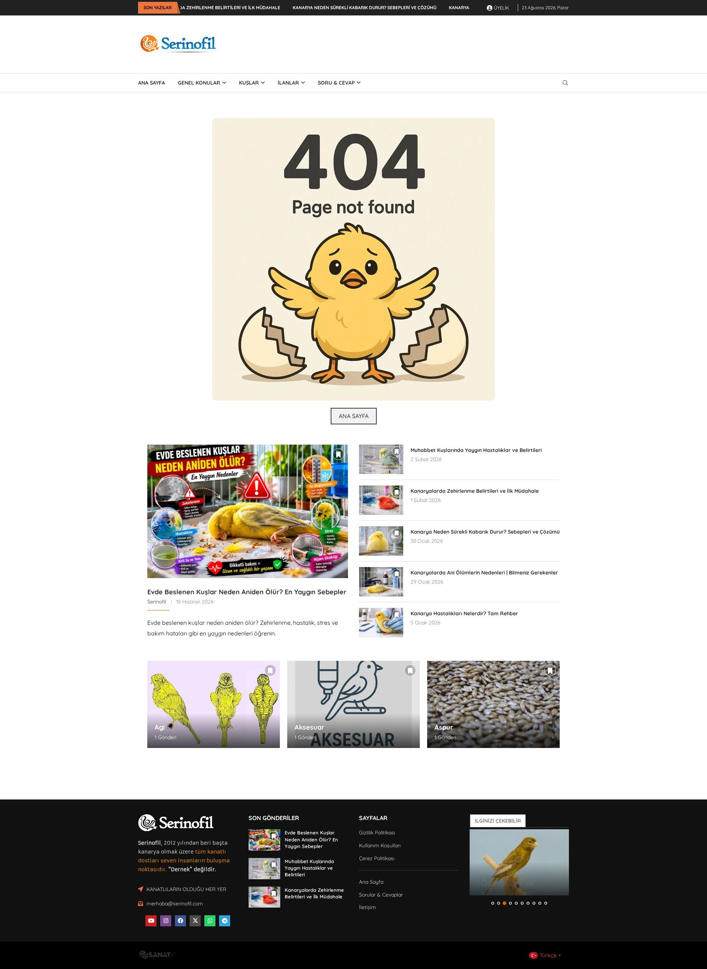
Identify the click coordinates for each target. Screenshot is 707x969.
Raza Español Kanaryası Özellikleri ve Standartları (509, 863)
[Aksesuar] (353, 704)
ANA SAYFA (151, 82)
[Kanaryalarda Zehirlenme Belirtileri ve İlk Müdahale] (381, 500)
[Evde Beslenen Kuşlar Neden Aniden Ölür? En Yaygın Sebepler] (247, 511)
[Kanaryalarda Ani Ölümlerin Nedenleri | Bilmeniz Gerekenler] (381, 581)
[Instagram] (165, 920)
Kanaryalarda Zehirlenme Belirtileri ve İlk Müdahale (475, 491)
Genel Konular (199, 82)
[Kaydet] (338, 454)
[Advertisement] (435, 43)
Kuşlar (249, 82)
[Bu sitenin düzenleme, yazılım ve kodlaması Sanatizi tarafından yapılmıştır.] (157, 957)
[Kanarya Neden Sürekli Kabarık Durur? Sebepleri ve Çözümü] (381, 541)
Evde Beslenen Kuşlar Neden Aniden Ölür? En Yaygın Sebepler (247, 592)
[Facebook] (180, 920)
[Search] (565, 82)
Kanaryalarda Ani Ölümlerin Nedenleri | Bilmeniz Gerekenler (484, 572)
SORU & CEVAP (336, 82)
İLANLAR (288, 82)
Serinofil (156, 601)
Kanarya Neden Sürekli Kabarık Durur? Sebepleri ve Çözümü (318, 7)
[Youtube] (150, 920)
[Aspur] (493, 704)
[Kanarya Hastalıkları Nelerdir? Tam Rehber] (381, 622)
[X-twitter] (195, 920)
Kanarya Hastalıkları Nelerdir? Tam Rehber (464, 613)
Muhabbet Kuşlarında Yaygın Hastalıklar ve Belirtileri (476, 450)
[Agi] (213, 704)
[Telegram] (224, 920)
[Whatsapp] (209, 920)
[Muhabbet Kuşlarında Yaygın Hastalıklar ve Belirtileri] (381, 459)
